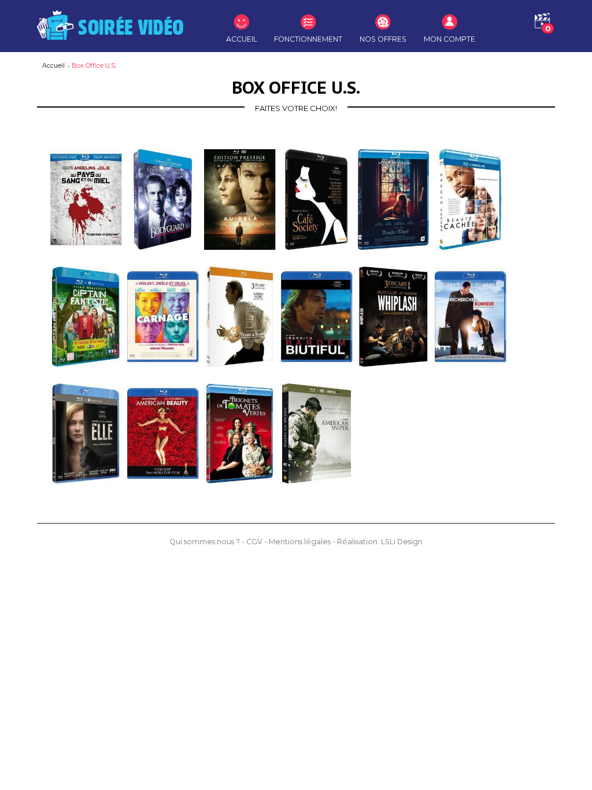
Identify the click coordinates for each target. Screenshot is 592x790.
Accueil (54, 65)
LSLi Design (402, 541)
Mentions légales (300, 541)
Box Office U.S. (94, 65)
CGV (255, 541)
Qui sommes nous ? (205, 541)
